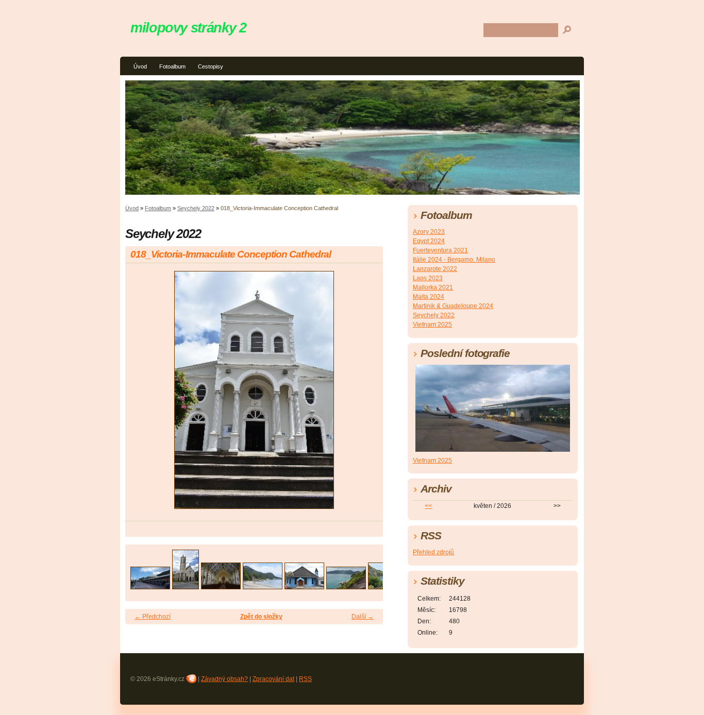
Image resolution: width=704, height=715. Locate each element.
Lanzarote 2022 (435, 269)
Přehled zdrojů (433, 552)
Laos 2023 (428, 278)
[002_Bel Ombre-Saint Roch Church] (185, 586)
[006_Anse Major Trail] (346, 586)
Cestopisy (210, 66)
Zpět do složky (261, 616)
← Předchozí (153, 616)
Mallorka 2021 (433, 287)
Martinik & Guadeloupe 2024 (453, 306)
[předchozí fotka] (142, 394)
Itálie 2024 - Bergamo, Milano (454, 259)
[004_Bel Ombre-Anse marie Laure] (262, 586)
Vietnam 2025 (432, 324)
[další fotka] (366, 394)
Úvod (140, 66)
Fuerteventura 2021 (440, 250)
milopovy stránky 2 (188, 28)
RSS (305, 679)
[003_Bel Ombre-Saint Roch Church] (221, 586)
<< (428, 505)
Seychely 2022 (195, 208)
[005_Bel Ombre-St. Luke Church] (304, 586)
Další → (362, 616)
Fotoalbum (172, 66)
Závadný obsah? (224, 679)
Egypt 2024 (429, 241)
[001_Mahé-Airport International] (150, 586)
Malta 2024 (428, 296)
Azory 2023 (429, 231)
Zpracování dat (273, 679)
